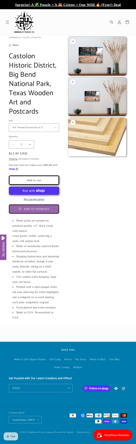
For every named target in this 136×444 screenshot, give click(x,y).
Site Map (114, 359)
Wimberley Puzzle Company (41, 432)
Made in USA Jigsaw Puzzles (30, 359)
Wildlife (77, 367)
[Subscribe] (68, 388)
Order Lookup (62, 367)
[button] (7, 22)
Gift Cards (55, 359)
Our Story (80, 359)
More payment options (34, 199)
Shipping (13, 159)
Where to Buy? (98, 359)
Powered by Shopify (64, 432)
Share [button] (15, 45)
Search (68, 359)
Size (11, 120)
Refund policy (84, 432)
